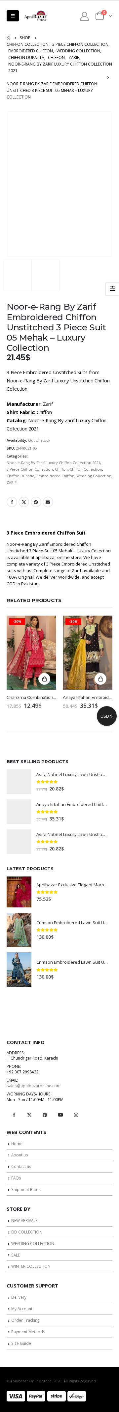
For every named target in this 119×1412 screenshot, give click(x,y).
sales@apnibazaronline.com (33, 1085)
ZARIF (12, 482)
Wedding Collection (93, 475)
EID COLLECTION (26, 1231)
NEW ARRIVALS (24, 1220)
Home (16, 1143)
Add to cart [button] (44, 679)
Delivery (18, 1297)
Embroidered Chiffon (55, 475)
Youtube (60, 1114)
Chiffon (61, 469)
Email (48, 502)
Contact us (21, 1166)
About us (19, 1154)
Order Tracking (25, 1320)
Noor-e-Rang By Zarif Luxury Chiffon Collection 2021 (53, 462)
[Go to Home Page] (9, 38)
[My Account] (84, 16)
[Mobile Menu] (13, 15)
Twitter (24, 502)
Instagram (76, 1114)
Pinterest (36, 502)
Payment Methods (28, 1331)
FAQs (16, 1177)
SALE (15, 1255)
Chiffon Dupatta (20, 475)
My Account (21, 1308)
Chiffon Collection (86, 469)
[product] (19, 781)
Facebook (12, 502)
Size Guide (21, 1343)
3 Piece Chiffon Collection (30, 469)
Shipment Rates (26, 1189)
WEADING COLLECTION (32, 1243)
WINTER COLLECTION (31, 1266)
